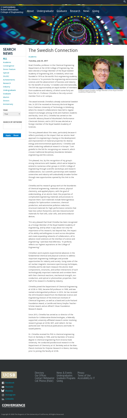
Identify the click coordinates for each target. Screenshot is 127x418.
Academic (33, 57)
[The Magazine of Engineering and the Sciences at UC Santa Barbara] (13, 407)
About (30, 11)
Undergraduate (45, 11)
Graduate (62, 11)
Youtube (9, 387)
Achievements (9, 80)
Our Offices (40, 375)
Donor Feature (9, 69)
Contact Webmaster (44, 378)
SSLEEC (6, 76)
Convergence (8, 66)
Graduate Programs (66, 378)
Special (6, 73)
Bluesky (9, 391)
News (86, 11)
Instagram (10, 395)
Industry (6, 87)
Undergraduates (64, 375)
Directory (39, 372)
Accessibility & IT (86, 378)
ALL (5, 58)
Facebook (9, 383)
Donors (6, 101)
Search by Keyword (12, 122)
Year (5, 110)
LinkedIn (9, 399)
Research (75, 11)
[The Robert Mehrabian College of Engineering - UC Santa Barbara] (12, 12)
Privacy (81, 372)
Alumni (6, 97)
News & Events (64, 372)
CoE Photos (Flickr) (44, 381)
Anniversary (8, 104)
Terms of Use (84, 375)
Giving (95, 11)
